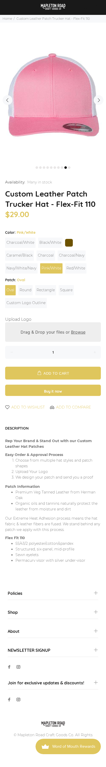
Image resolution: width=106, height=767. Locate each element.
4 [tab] (47, 167)
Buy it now (53, 391)
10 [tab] (69, 167)
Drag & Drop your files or (53, 332)
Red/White (75, 268)
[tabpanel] (53, 97)
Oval (10, 290)
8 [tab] (62, 167)
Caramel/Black (19, 255)
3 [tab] (44, 167)
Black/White (50, 242)
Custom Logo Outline (26, 302)
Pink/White (51, 268)
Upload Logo (18, 319)
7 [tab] (58, 167)
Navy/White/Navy (21, 268)
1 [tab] (37, 167)
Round (25, 290)
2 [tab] (40, 167)
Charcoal (46, 255)
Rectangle (46, 290)
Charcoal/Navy (71, 255)
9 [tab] (65, 167)
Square (66, 290)
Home (7, 19)
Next (98, 100)
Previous (7, 100)
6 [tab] (55, 167)
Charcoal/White (20, 242)
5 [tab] (51, 167)
